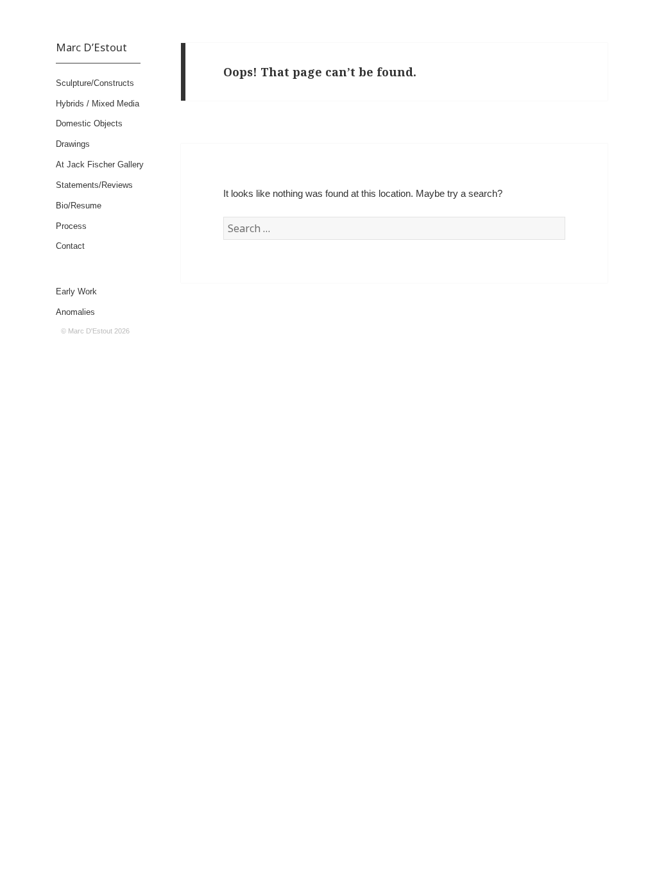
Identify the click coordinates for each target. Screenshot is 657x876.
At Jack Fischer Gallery (100, 164)
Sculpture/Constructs (95, 83)
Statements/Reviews (94, 185)
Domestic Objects (89, 123)
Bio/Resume (78, 205)
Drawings (73, 144)
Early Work (76, 291)
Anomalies (75, 312)
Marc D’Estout (91, 47)
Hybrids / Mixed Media (97, 103)
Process (71, 226)
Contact (70, 246)
